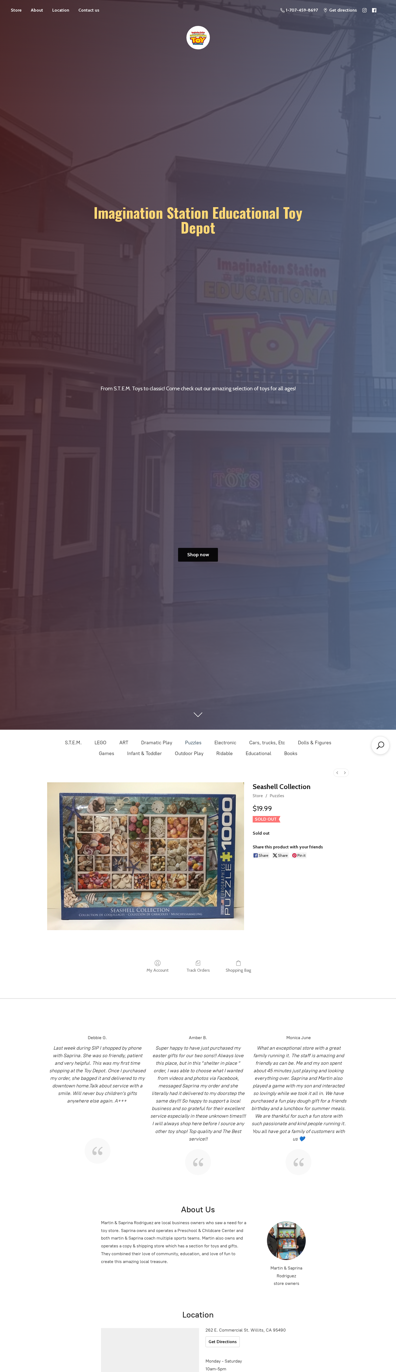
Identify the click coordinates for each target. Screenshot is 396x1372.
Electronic (225, 743)
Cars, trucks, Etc (267, 743)
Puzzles (193, 743)
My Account (158, 970)
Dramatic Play (156, 743)
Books (290, 753)
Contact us (88, 10)
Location (60, 10)
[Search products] (380, 745)
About (37, 10)
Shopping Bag (238, 970)
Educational (258, 753)
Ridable (224, 753)
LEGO (100, 743)
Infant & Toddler (144, 753)
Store (16, 10)
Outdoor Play (189, 753)
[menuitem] (337, 773)
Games (106, 753)
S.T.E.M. (73, 743)
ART (123, 743)
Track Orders (198, 970)
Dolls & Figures (314, 743)
